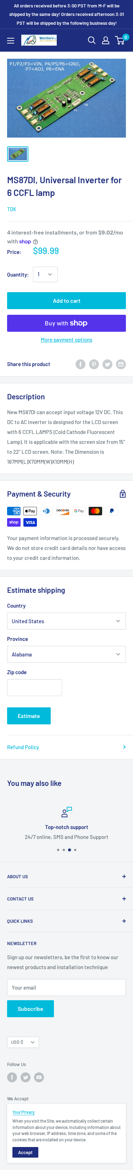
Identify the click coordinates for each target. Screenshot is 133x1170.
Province (17, 639)
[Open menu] (10, 41)
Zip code (17, 672)
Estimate (29, 715)
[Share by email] (121, 364)
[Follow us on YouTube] (39, 1077)
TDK (11, 209)
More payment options (66, 339)
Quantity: (18, 274)
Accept (25, 1152)
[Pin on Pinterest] (94, 364)
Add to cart (67, 300)
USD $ (17, 1042)
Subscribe (30, 1008)
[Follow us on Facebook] (12, 1077)
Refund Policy (23, 747)
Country (16, 605)
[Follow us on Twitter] (26, 1077)
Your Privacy (23, 1112)
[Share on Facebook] (80, 364)
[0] (120, 40)
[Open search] (92, 40)
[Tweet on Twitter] (107, 364)
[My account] (105, 40)
